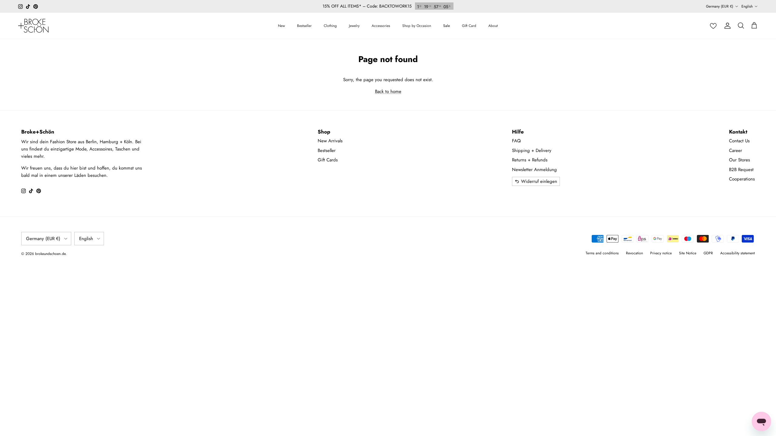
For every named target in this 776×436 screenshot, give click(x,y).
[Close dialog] (494, 160)
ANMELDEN (447, 259)
